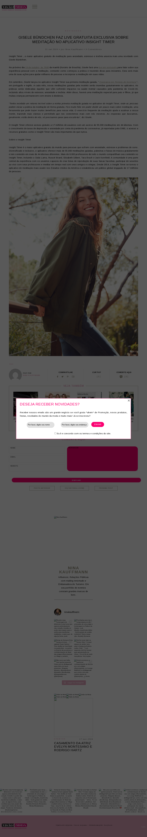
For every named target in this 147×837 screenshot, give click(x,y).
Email (57, 424)
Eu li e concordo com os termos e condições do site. (84, 433)
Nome (23, 424)
